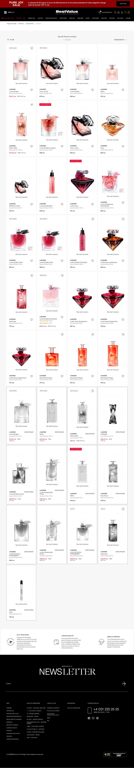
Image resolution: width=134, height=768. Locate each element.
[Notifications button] (118, 12)
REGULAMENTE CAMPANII (14, 719)
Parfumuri (21, 23)
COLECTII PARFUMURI (73, 708)
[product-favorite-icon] (32, 90)
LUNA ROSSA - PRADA (33, 735)
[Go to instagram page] (93, 718)
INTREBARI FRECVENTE (13, 733)
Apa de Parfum (30, 23)
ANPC (48, 718)
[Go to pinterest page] (97, 718)
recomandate (119, 40)
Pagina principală (11, 23)
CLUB (11, 12)
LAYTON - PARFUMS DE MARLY (35, 732)
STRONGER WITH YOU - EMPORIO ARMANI (36, 722)
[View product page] (21, 66)
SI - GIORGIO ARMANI (33, 713)
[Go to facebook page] (89, 718)
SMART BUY (31, 18)
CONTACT (9, 736)
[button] (31, 48)
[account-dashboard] (122, 12)
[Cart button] (129, 12)
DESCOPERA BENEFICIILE (13, 716)
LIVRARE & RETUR (11, 728)
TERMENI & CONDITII (53, 708)
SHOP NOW (123, 3)
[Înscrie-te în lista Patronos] (124, 683)
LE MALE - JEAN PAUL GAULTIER (36, 708)
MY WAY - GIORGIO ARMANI (35, 719)
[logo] (67, 12)
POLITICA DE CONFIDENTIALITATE (53, 714)
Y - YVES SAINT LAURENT (34, 711)
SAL (48, 720)
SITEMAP (9, 730)
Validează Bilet (107, 12)
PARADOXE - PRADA (32, 716)
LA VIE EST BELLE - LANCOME (35, 729)
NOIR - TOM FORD (32, 737)
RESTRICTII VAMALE (12, 725)
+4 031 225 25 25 (106, 709)
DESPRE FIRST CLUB (12, 713)
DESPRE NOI (10, 711)
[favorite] (125, 12)
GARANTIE (9, 722)
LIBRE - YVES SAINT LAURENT (35, 726)
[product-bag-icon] (32, 95)
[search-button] (115, 12)
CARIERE (9, 708)
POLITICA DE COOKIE (53, 711)
